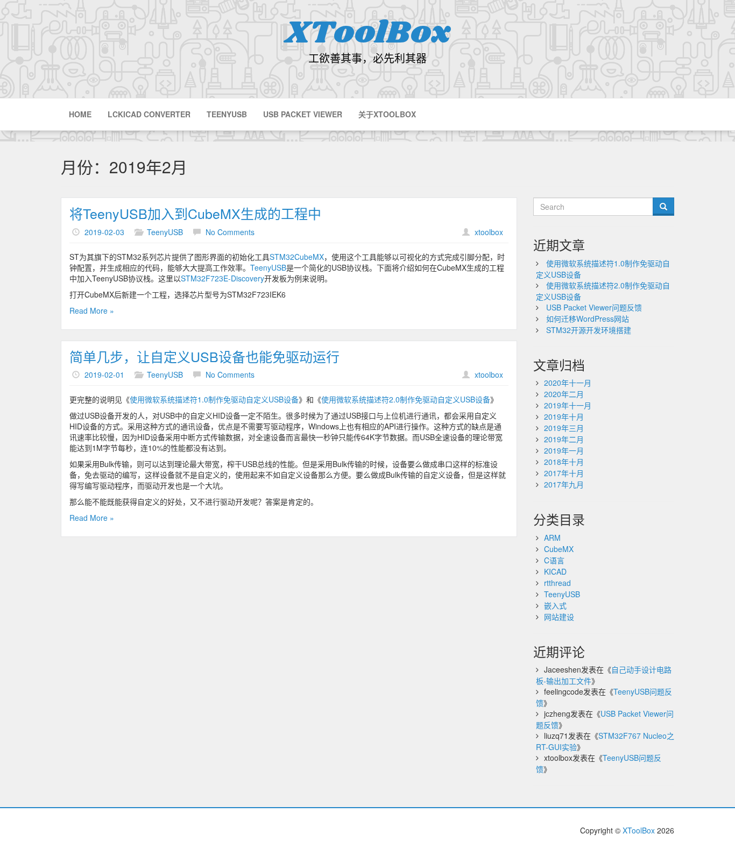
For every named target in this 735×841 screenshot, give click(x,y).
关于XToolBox (387, 114)
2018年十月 (564, 461)
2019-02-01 (104, 374)
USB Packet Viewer (302, 114)
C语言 (554, 560)
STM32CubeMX (297, 256)
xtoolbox (489, 232)
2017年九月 (564, 484)
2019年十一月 (567, 405)
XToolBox (367, 33)
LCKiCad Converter (149, 114)
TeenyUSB (227, 114)
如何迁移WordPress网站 (587, 318)
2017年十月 (564, 473)
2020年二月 (564, 393)
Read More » (91, 310)
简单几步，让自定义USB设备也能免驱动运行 (204, 356)
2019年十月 (564, 416)
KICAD (555, 571)
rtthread (557, 582)
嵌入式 (555, 605)
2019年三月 (564, 427)
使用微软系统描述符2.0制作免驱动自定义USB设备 (405, 399)
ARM (552, 537)
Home (80, 114)
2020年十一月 (567, 382)
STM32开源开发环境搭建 (588, 329)
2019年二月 (564, 439)
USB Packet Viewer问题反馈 (594, 307)
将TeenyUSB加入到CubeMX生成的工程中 (195, 213)
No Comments (230, 232)
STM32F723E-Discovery (222, 278)
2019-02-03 (104, 232)
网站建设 (559, 616)
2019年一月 (564, 450)
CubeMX (559, 548)
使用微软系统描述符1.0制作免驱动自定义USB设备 (214, 399)
